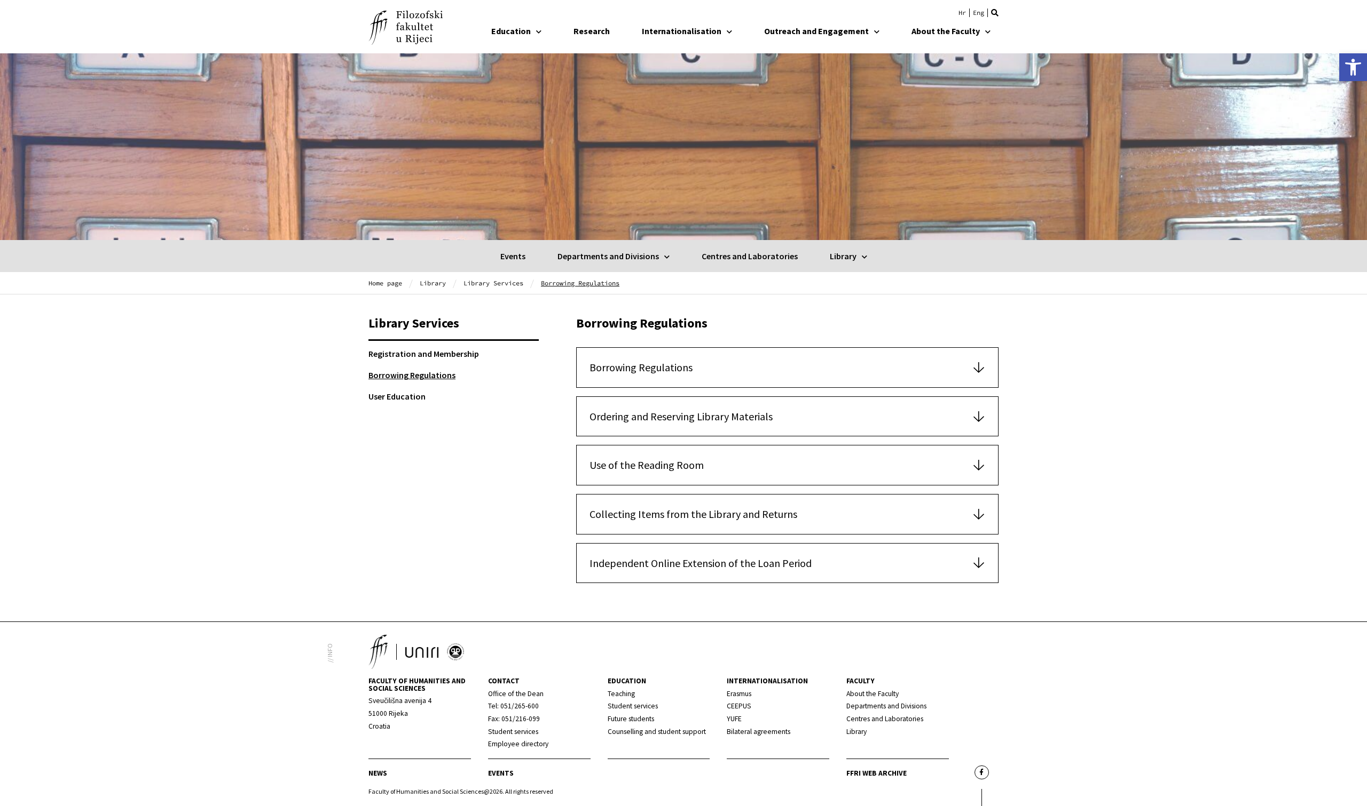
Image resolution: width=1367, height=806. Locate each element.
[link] (1353, 67)
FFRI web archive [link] (876, 773)
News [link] (377, 773)
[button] (995, 13)
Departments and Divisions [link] (608, 256)
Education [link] (511, 31)
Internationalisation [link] (681, 31)
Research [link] (591, 31)
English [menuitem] (978, 13)
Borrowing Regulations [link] (411, 375)
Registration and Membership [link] (423, 353)
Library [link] (843, 256)
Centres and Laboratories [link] (750, 256)
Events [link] (512, 256)
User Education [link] (397, 396)
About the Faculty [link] (946, 31)
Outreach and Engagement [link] (816, 31)
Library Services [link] (493, 283)
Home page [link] (385, 283)
